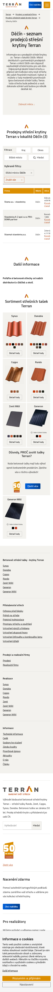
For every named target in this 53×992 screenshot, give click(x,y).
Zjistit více (32, 486)
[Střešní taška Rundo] (38, 380)
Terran (8, 14)
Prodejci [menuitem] (7, 660)
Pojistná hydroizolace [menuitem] (13, 619)
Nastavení (26, 984)
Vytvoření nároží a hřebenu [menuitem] (16, 628)
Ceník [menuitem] (5, 738)
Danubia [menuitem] (7, 570)
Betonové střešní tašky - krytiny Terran (23, 560)
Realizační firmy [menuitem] (11, 665)
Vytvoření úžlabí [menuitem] (11, 641)
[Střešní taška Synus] (14, 335)
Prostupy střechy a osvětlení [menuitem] (17, 624)
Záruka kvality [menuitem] (10, 747)
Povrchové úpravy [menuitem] (11, 751)
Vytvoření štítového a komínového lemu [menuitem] (22, 637)
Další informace (10, 971)
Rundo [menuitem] (6, 579)
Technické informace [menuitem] (13, 734)
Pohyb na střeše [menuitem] (11, 615)
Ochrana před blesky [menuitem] (13, 611)
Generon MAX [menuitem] (9, 591)
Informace (8, 728)
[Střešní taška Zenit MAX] (14, 425)
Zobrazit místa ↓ (26, 104)
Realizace (8, 678)
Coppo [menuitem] (6, 574)
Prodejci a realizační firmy (16, 655)
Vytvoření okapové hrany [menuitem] (15, 632)
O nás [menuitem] (5, 760)
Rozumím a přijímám (26, 978)
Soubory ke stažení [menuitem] (12, 742)
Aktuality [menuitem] (7, 755)
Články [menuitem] (6, 764)
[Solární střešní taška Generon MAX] (14, 517)
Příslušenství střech (13, 605)
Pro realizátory (14, 921)
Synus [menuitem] (6, 566)
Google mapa (47, 204)
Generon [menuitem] (7, 587)
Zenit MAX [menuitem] (8, 583)
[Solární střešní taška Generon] (38, 425)
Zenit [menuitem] (5, 701)
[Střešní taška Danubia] (38, 335)
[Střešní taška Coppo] (14, 380)
